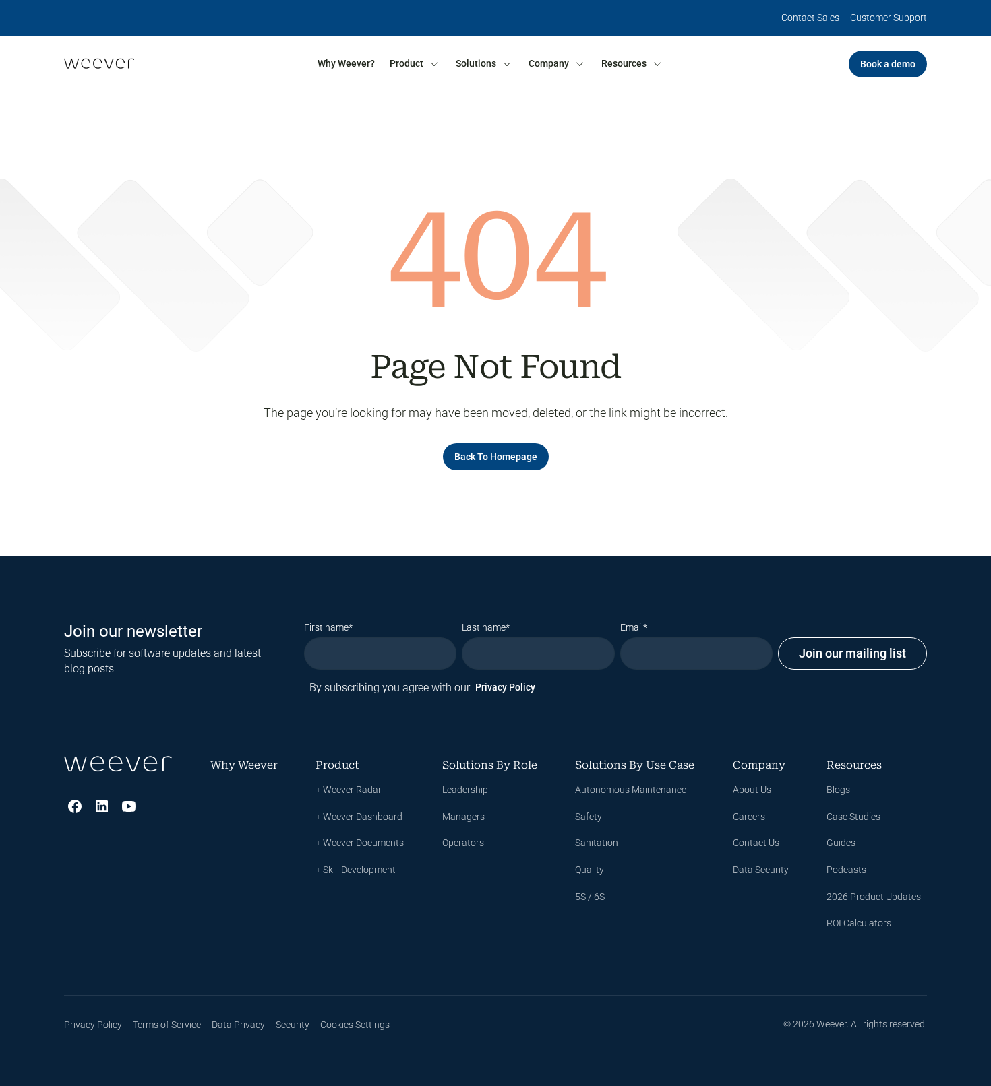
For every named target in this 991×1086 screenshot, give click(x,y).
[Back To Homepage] (496, 457)
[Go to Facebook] (75, 806)
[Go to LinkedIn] (102, 806)
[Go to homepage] (99, 63)
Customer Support (888, 17)
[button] (414, 64)
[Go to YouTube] (129, 806)
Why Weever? (346, 63)
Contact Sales (810, 17)
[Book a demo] (887, 64)
